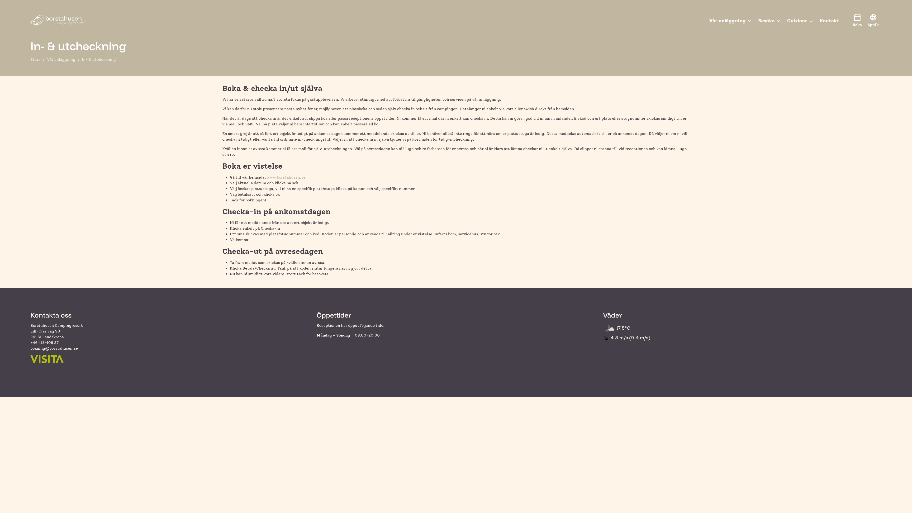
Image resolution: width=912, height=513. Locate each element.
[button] (873, 20)
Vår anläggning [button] (727, 21)
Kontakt (829, 21)
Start (35, 59)
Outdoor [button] (797, 21)
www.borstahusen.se (286, 177)
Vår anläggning (61, 59)
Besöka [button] (766, 21)
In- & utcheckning (99, 59)
